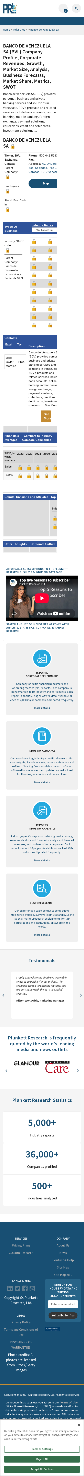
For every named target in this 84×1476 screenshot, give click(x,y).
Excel (8, 344)
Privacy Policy (21, 1322)
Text (19, 344)
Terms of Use (68, 1402)
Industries (19, 29)
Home (6, 29)
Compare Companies (36, 439)
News (63, 1253)
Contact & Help (63, 1260)
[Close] (79, 1425)
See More (47, 416)
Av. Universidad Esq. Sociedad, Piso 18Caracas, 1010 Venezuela (45, 167)
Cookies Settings (42, 1449)
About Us (63, 1245)
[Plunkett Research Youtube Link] (32, 1289)
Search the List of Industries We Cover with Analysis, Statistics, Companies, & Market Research (37, 627)
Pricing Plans (21, 1245)
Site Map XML (63, 1275)
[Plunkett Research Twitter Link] (17, 1289)
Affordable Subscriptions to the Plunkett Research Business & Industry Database (37, 570)
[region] (42, 1447)
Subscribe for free (63, 1315)
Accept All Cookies (42, 1469)
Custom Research (21, 1253)
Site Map (63, 1267)
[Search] (76, 8)
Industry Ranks (42, 225)
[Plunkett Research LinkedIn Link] (10, 1289)
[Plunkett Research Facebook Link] (24, 1289)
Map (46, 183)
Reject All (42, 1459)
